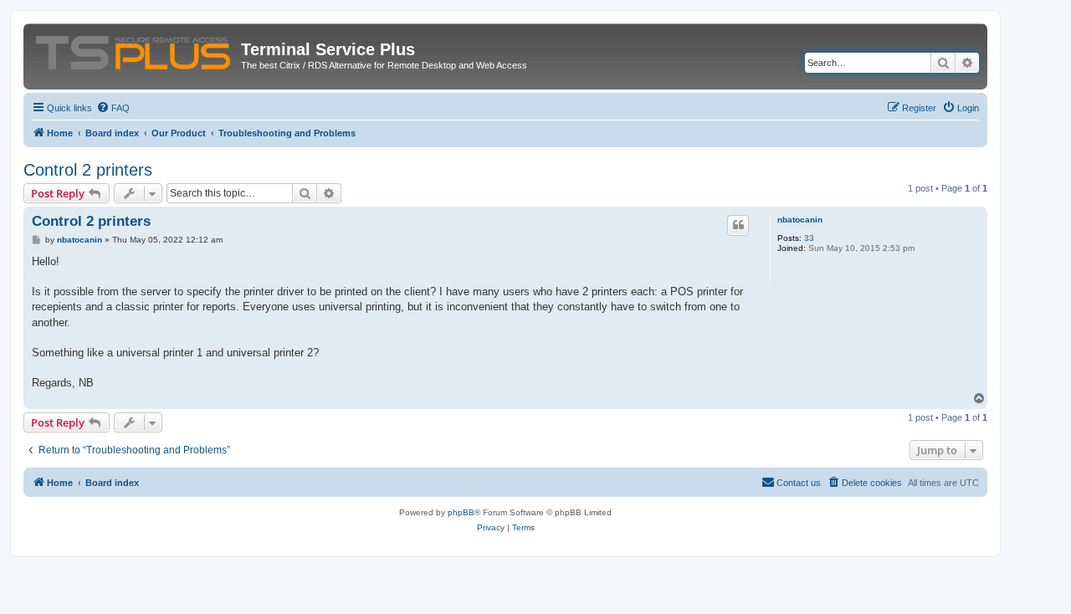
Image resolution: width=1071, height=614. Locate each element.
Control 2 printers (87, 170)
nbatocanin (799, 219)
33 (809, 238)
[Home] (134, 49)
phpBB (461, 512)
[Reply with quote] (738, 225)
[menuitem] (113, 108)
